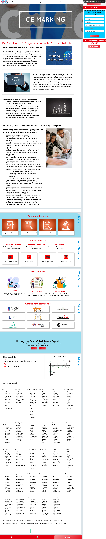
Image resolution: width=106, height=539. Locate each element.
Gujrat (44, 392)
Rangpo (69, 482)
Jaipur (56, 476)
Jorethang (70, 487)
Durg (18, 428)
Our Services (29, 2)
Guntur (69, 395)
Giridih (68, 434)
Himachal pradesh (57, 443)
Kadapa (69, 402)
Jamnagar (45, 401)
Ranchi (69, 425)
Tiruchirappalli (9, 504)
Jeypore (32, 490)
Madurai (7, 502)
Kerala (19, 467)
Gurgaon (29, 389)
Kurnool (69, 399)
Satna (31, 461)
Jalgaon (44, 465)
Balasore (32, 484)
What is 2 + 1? (94, 29)
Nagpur (44, 455)
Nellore (69, 396)
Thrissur (19, 458)
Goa (43, 442)
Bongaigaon (33, 436)
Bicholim (44, 434)
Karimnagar (20, 504)
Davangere (8, 459)
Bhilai (18, 430)
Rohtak (32, 410)
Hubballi (7, 455)
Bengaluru (8, 452)
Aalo (6, 437)
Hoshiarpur (45, 485)
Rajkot (44, 398)
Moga (43, 488)
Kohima (19, 476)
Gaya (55, 393)
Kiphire (19, 490)
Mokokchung (21, 479)
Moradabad (8, 408)
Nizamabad (20, 502)
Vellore (7, 510)
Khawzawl (8, 488)
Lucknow (7, 395)
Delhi (16, 389)
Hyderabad (20, 499)
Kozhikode (20, 455)
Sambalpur (33, 482)
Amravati (44, 462)
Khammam (20, 505)
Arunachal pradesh (8, 443)
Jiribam (56, 464)
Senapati (56, 458)
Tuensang (20, 481)
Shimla (56, 427)
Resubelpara (70, 461)
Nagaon (32, 431)
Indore (31, 452)
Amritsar (44, 478)
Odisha (32, 491)
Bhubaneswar (33, 476)
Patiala (44, 481)
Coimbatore (8, 501)
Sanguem (44, 440)
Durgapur (57, 504)
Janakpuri (20, 396)
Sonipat (32, 414)
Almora (44, 512)
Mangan (69, 481)
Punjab (44, 491)
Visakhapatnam (71, 392)
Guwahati (32, 425)
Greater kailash (19, 394)
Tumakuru (8, 462)
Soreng (69, 490)
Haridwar (44, 501)
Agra (6, 405)
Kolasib (7, 482)
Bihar (55, 407)
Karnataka (8, 467)
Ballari (7, 461)
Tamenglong (58, 461)
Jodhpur (56, 478)
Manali (56, 428)
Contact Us (68, 2)
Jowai (68, 456)
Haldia (56, 512)
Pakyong (69, 484)
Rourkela (32, 479)
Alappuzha (20, 461)
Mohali (44, 484)
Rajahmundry (70, 401)
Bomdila (7, 433)
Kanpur (7, 404)
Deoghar (69, 433)
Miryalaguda (20, 513)
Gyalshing (69, 479)
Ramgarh (69, 436)
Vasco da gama (45, 429)
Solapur (44, 461)
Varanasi (7, 399)
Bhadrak (32, 487)
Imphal (56, 452)
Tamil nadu (8, 515)
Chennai (7, 499)
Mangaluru (8, 456)
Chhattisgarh (21, 440)
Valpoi (44, 439)
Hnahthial (7, 490)
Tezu (6, 439)
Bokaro (69, 430)
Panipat (32, 405)
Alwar (56, 485)
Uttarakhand (45, 515)
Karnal (31, 411)
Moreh (56, 465)
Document (47, 2)
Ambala (32, 407)
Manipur (56, 467)
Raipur (19, 425)
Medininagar (70, 437)
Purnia (56, 399)
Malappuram (21, 465)
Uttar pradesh (7, 392)
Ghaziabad (8, 401)
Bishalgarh (33, 513)
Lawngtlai (7, 485)
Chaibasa (69, 439)
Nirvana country (32, 398)
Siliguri (56, 502)
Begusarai (57, 401)
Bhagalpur (57, 396)
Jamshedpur (70, 427)
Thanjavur (8, 512)
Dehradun (45, 499)
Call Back (34, 348)
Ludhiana (44, 476)
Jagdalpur (20, 434)
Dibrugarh (32, 427)
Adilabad (20, 510)
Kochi (18, 453)
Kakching (57, 462)
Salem (6, 505)
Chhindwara (33, 465)
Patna (56, 392)
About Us (19, 2)
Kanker (19, 439)
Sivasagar (32, 437)
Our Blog (38, 2)
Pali (55, 490)
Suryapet (19, 512)
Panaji (43, 425)
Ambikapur (20, 437)
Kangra (56, 440)
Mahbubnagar (21, 509)
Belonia (32, 507)
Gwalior (32, 456)
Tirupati (69, 398)
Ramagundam (21, 507)
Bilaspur (19, 427)
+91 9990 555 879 (100, 1)
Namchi (69, 478)
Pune (43, 453)
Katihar (56, 402)
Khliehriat (69, 462)
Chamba (56, 436)
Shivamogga (8, 464)
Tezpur (32, 433)
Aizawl (7, 476)
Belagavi (7, 458)
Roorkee (44, 502)
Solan (56, 431)
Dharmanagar (34, 502)
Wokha (19, 487)
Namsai (7, 440)
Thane (44, 458)
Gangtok (69, 476)
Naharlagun (8, 428)
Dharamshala (58, 430)
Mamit (6, 484)
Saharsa (56, 405)
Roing (6, 436)
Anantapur (70, 405)
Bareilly (7, 407)
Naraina (19, 402)
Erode (6, 509)
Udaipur (56, 479)
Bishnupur (57, 455)
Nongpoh (69, 455)
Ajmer (56, 484)
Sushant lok (33, 402)
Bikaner (56, 482)
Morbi (43, 407)
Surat (43, 393)
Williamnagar (70, 458)
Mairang (69, 459)
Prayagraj (7, 402)
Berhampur (33, 481)
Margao (44, 427)
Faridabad (33, 404)
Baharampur (57, 513)
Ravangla (69, 485)
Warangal (20, 501)
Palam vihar (33, 393)
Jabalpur (32, 455)
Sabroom (32, 510)
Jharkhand (70, 440)
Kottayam (20, 464)
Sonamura (33, 512)
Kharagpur (57, 509)
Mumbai (44, 452)
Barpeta (32, 439)
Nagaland (20, 491)
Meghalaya (70, 467)
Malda (56, 507)
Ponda (44, 433)
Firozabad (8, 396)
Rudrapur (44, 510)
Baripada (32, 488)
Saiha (6, 487)
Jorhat (32, 428)
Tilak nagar (20, 401)
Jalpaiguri (57, 510)
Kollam (19, 456)
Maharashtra (45, 467)
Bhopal (32, 453)
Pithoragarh (45, 513)
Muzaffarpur (57, 395)
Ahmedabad (45, 395)
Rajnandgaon (21, 433)
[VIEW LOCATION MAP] (60, 368)
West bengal (58, 515)
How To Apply (57, 2)
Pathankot (45, 487)
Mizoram (7, 491)
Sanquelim (45, 437)
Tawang (7, 430)
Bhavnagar (45, 399)
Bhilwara (56, 487)
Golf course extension (33, 395)
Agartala (32, 499)
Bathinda (44, 482)
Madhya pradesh (32, 467)
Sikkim (68, 491)
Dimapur (19, 478)
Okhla (19, 392)
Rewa (31, 464)
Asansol (56, 501)
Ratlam (32, 462)
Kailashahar (33, 504)
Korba (19, 431)
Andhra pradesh (69, 407)
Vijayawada (70, 393)
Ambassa (32, 505)
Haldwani (44, 505)
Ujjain (31, 458)
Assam (32, 440)
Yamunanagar (34, 413)
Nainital (44, 507)
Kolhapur (44, 464)
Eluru (68, 404)
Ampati (69, 464)
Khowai (32, 509)
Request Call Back (95, 4)
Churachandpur (58, 456)
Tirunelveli (8, 507)
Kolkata (56, 499)
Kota (55, 481)
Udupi (6, 465)
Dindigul (7, 513)
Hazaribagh (70, 431)
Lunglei (7, 478)
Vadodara (45, 396)
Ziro (6, 431)
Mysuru (7, 453)
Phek (18, 485)
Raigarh (19, 436)
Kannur (19, 462)
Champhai (8, 479)
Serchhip (7, 481)
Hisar (31, 408)
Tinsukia (32, 434)
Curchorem (45, 436)
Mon (18, 482)
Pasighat (7, 434)
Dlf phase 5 (33, 401)
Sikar (55, 488)
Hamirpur (57, 439)
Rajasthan (57, 491)
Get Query (42, 348)
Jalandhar (45, 479)
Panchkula (33, 416)
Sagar (31, 459)
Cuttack (32, 478)
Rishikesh (44, 504)
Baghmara (70, 465)
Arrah (56, 404)
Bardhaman (57, 505)
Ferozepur (45, 490)
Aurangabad (45, 459)
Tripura (32, 515)
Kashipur (44, 509)
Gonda (7, 398)
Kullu (55, 434)
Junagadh (45, 402)
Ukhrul (56, 459)
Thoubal (56, 453)
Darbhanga (57, 398)
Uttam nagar (21, 399)
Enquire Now (94, 46)
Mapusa (44, 431)
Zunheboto (20, 484)
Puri (31, 485)
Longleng (20, 488)
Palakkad (20, 459)
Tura (68, 453)
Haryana (32, 417)
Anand (44, 405)
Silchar (32, 430)
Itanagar (7, 427)
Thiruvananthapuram (23, 452)
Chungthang (70, 488)
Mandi (56, 433)
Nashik (44, 456)
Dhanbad (69, 428)
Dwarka (19, 398)
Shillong (69, 452)
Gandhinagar (46, 404)
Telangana (20, 515)
